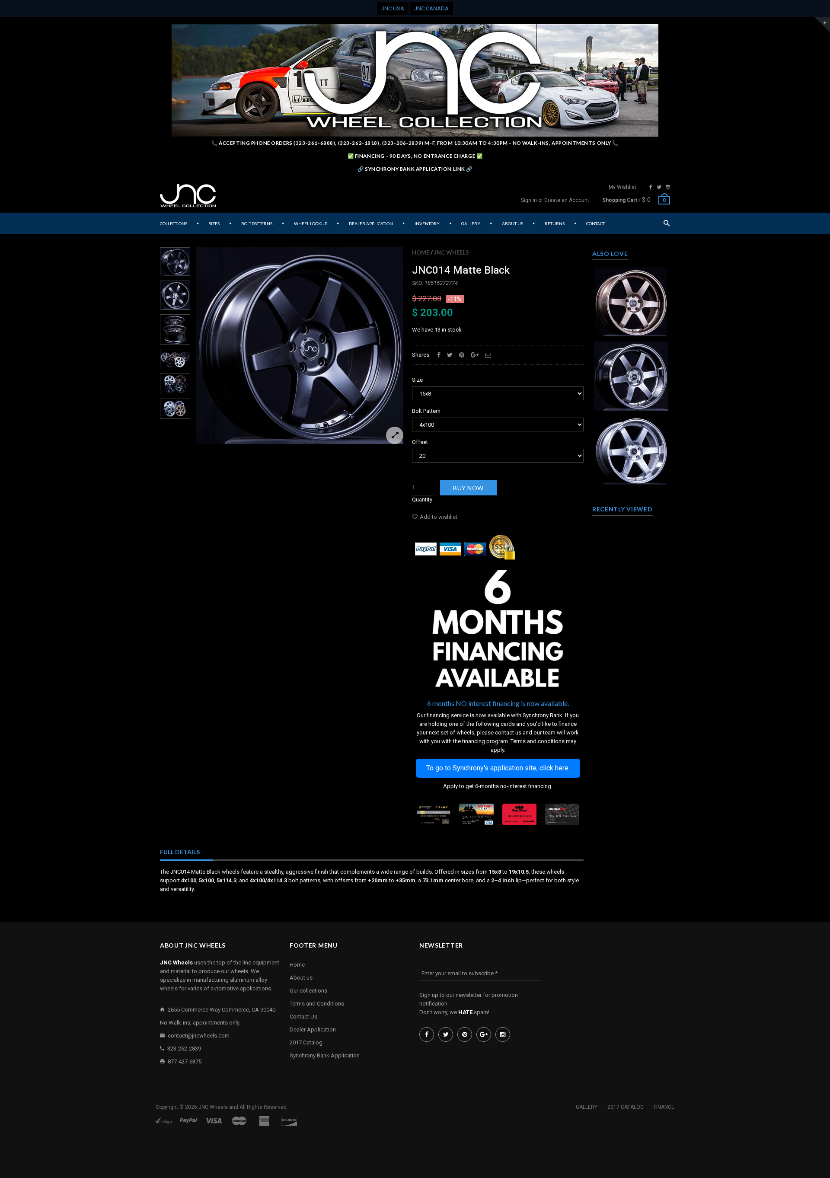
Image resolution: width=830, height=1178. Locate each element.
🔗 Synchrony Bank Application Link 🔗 (415, 169)
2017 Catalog (306, 1042)
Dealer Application (313, 1029)
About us (301, 977)
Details (633, 327)
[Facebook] (650, 187)
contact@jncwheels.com (199, 1035)
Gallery (586, 1107)
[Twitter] (659, 187)
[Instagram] (668, 187)
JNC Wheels (451, 252)
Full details (180, 852)
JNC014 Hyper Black (631, 372)
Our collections (308, 990)
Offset (420, 442)
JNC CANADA (431, 8)
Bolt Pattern (426, 411)
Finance (664, 1107)
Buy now (468, 488)
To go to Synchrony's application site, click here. (498, 768)
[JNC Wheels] (188, 196)
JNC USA (392, 8)
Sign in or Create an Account (555, 200)
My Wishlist (622, 187)
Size (417, 380)
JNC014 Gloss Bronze (631, 298)
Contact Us (303, 1016)
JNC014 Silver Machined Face (631, 447)
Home (420, 252)
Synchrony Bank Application (325, 1055)
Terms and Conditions (317, 1003)
